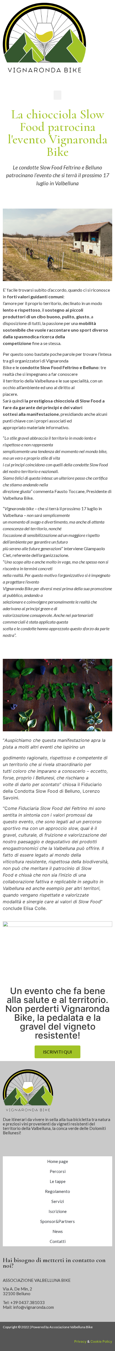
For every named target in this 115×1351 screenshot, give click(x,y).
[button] (57, 95)
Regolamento (57, 1191)
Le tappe (58, 1181)
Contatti (58, 1241)
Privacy (80, 1341)
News (57, 1231)
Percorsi (58, 1171)
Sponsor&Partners (57, 1221)
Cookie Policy (101, 1341)
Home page (57, 1161)
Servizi (57, 1201)
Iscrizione (58, 1211)
